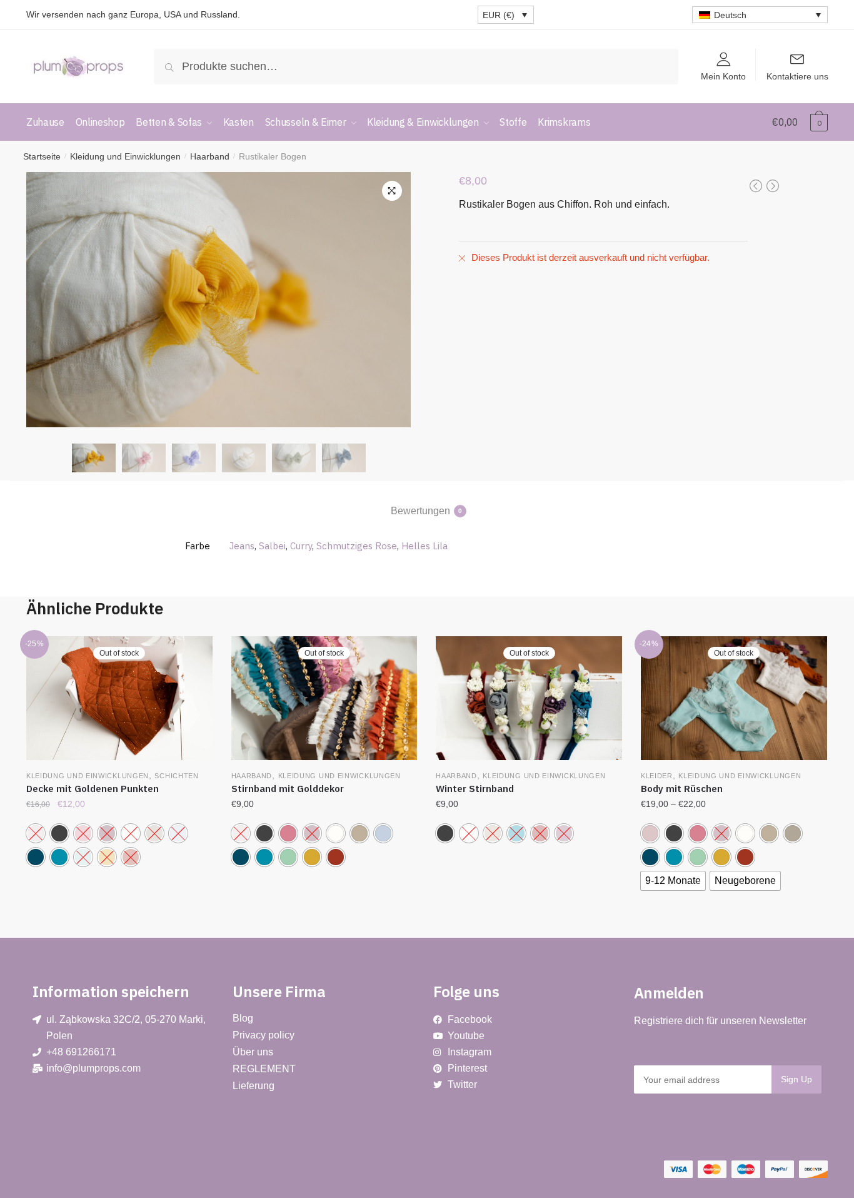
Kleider (657, 775)
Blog (243, 1018)
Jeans (241, 546)
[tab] (427, 500)
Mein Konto (723, 76)
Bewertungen (420, 510)
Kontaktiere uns (797, 76)
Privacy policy (263, 1035)
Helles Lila (424, 546)
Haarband (209, 156)
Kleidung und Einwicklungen (125, 156)
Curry (301, 546)
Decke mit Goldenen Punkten (92, 788)
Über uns (253, 1052)
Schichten (176, 775)
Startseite (42, 156)
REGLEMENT (264, 1068)
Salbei (272, 546)
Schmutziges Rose (356, 546)
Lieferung (253, 1085)
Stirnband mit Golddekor (287, 788)
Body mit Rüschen (682, 788)
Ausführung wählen (119, 917)
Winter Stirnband (475, 788)
